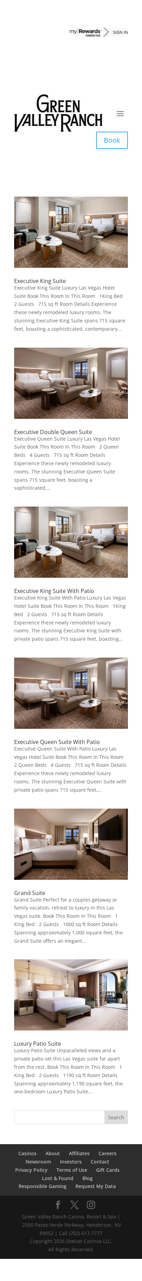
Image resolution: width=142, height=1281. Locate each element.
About (52, 1153)
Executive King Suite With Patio (54, 591)
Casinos (27, 1153)
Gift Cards (108, 1170)
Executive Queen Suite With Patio (57, 742)
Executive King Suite (40, 281)
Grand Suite (29, 893)
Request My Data (95, 1186)
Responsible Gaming (43, 1186)
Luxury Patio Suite (37, 1043)
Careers (107, 1153)
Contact (100, 1161)
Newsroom (38, 1161)
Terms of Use (72, 1170)
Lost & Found (57, 1178)
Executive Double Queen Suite (53, 432)
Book (112, 140)
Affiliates (79, 1153)
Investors (71, 1161)
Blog (87, 1178)
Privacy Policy (31, 1170)
